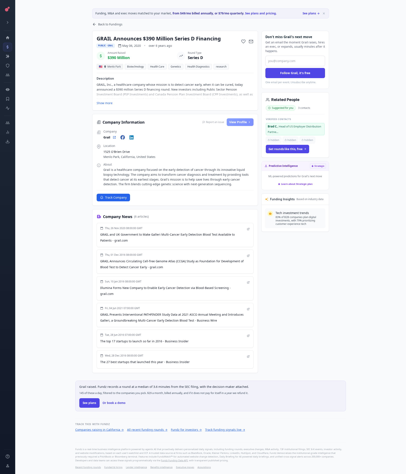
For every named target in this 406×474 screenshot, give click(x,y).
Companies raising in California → (99, 430)
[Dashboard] (7, 37)
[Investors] (7, 74)
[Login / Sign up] (7, 465)
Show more (104, 103)
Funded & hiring (113, 467)
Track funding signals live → (225, 430)
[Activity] (7, 108)
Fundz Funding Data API (174, 460)
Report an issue (215, 122)
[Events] (7, 47)
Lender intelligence (136, 467)
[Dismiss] (324, 13)
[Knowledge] (7, 456)
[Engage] (7, 122)
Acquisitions (204, 467)
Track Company (116, 197)
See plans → (311, 13)
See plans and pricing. (261, 13)
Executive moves (185, 467)
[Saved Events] (7, 98)
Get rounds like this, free (286, 149)
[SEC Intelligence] (7, 65)
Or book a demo (114, 403)
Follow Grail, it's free (295, 73)
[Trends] (7, 132)
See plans (89, 403)
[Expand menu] (7, 22)
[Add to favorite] (243, 41)
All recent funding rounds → (147, 430)
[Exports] (7, 141)
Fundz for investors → (186, 430)
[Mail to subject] (251, 41)
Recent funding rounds (88, 467)
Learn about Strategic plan (297, 183)
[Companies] (7, 56)
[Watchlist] (7, 89)
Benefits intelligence (161, 467)
